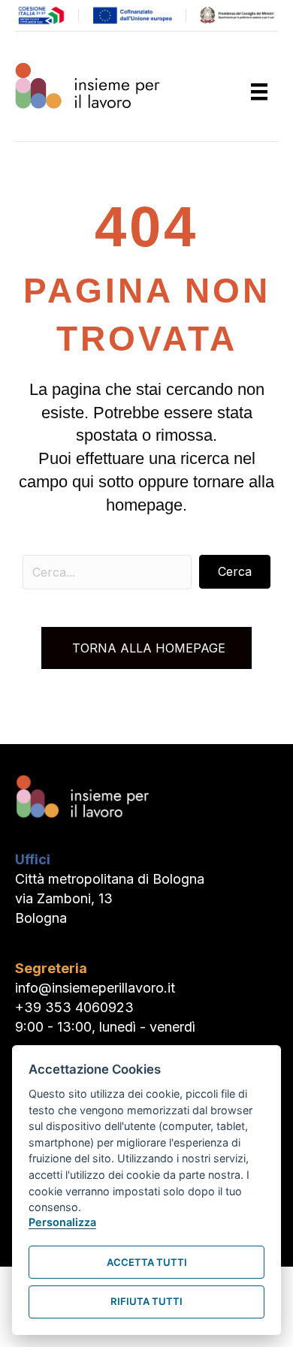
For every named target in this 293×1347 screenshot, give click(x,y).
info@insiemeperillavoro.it (95, 988)
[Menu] (259, 91)
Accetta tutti (147, 1262)
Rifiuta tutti (146, 1301)
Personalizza (62, 1222)
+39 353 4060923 (74, 1007)
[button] (234, 572)
